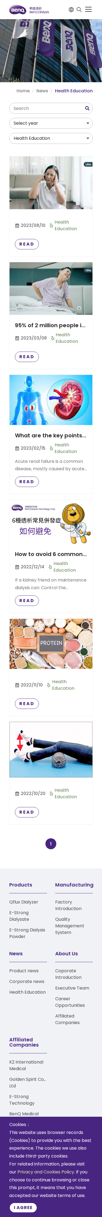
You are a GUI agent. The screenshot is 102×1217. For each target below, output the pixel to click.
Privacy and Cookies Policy (45, 1172)
